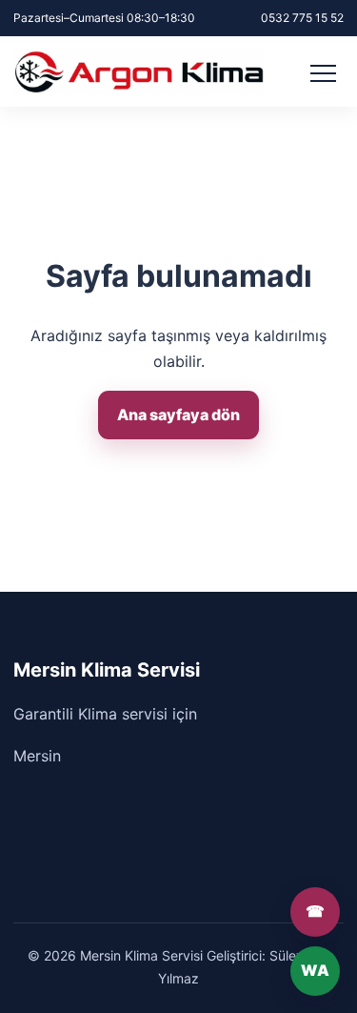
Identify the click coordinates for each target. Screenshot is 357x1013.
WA (315, 970)
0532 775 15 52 (302, 17)
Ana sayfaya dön (178, 414)
